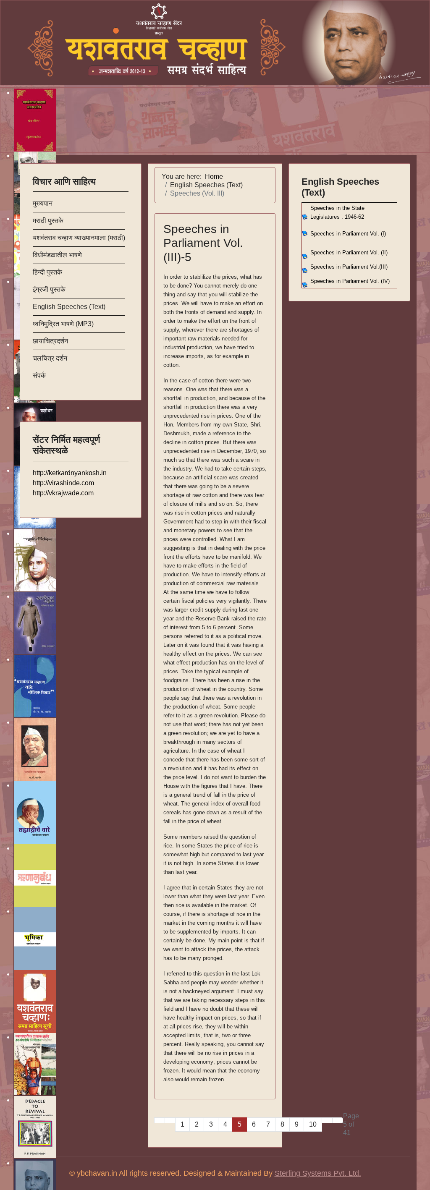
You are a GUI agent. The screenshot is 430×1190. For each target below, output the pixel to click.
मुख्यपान (42, 203)
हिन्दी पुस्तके (47, 272)
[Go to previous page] (170, 1120)
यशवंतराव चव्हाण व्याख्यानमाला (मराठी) (79, 237)
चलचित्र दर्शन (50, 358)
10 (313, 1124)
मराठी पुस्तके (48, 220)
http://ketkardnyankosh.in (70, 472)
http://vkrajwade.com (63, 493)
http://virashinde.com (63, 482)
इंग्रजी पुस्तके (49, 289)
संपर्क (39, 375)
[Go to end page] (337, 1120)
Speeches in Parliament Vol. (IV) (350, 281)
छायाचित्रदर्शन (50, 341)
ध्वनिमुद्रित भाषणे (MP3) (63, 323)
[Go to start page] (159, 1120)
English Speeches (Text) (69, 306)
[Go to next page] (327, 1120)
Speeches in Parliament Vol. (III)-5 (203, 243)
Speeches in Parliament (349, 252)
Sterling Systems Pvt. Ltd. (318, 1173)
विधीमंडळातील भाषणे (57, 255)
